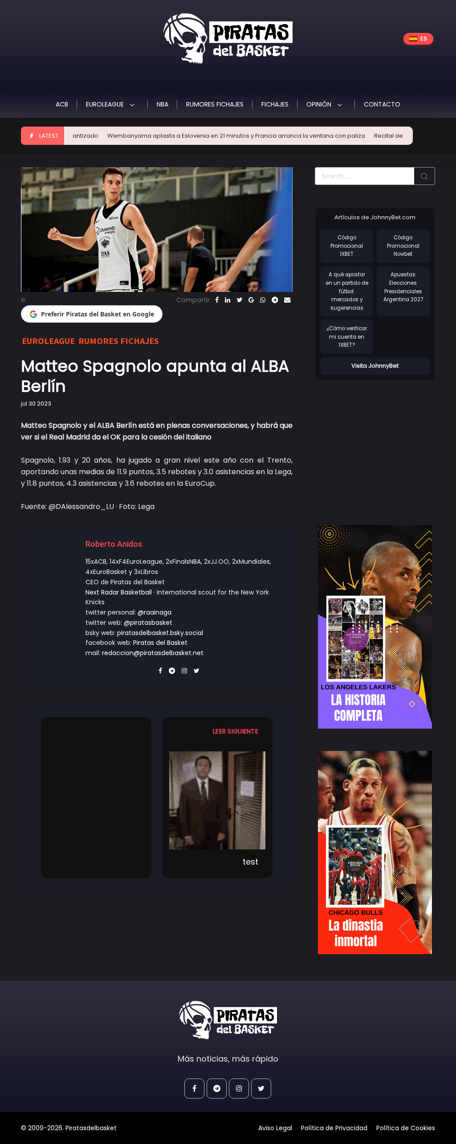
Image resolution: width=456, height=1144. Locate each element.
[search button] (424, 176)
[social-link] (194, 1088)
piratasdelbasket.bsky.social (160, 632)
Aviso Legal (275, 1127)
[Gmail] (251, 299)
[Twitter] (239, 299)
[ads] (375, 627)
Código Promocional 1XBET (346, 246)
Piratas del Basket (160, 642)
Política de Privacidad (334, 1127)
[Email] (287, 299)
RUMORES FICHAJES (215, 104)
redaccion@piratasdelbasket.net (153, 652)
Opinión (319, 104)
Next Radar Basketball (119, 592)
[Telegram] (275, 299)
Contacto (382, 104)
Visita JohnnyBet (375, 365)
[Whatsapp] (262, 299)
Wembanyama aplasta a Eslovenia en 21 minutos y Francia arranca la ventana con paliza (211, 135)
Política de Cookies (405, 1127)
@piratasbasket (148, 622)
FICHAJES (275, 104)
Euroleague (106, 104)
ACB (62, 104)
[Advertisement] (385, 443)
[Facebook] (217, 299)
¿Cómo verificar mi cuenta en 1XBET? (346, 337)
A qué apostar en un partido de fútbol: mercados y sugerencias (347, 291)
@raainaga (154, 612)
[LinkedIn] (227, 299)
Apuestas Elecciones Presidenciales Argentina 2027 (403, 287)
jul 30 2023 (36, 403)
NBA (162, 104)
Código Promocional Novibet (403, 246)
